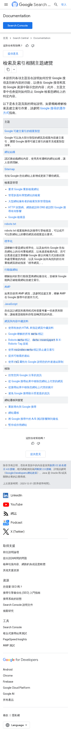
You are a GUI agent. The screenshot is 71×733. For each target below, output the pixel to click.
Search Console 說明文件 (18, 604)
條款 (5, 715)
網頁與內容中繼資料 (16, 321)
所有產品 (8, 699)
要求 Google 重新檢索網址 (23, 189)
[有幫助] (27, 46)
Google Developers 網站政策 (21, 472)
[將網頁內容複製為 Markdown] (8, 69)
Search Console (18, 25)
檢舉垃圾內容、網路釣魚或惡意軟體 (24, 564)
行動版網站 (11, 269)
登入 (63, 4)
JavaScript (11, 304)
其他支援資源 (11, 570)
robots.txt (10, 223)
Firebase (8, 681)
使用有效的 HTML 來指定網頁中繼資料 (31, 327)
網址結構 (10, 152)
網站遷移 (13, 412)
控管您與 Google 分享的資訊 (25, 375)
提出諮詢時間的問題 (15, 558)
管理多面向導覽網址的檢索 (24, 195)
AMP (7, 286)
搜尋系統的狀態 (12, 598)
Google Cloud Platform (16, 687)
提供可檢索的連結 (19, 355)
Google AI (8, 693)
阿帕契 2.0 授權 (42, 469)
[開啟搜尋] (56, 4)
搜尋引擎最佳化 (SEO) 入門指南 (21, 592)
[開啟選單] (6, 4)
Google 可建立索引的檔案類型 (22, 131)
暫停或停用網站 (17, 424)
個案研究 (8, 610)
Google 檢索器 (16, 217)
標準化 (8, 241)
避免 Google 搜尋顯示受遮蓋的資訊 (29, 393)
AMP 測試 (9, 645)
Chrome (8, 675)
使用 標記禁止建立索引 (31, 349)
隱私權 (16, 715)
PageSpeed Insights (15, 639)
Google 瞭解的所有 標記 (25, 333)
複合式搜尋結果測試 (15, 633)
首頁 (5, 38)
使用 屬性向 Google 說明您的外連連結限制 (35, 361)
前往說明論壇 (11, 552)
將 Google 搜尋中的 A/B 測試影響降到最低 (33, 418)
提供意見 (13, 53)
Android (7, 669)
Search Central (42, 4)
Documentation (16, 16)
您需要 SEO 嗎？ (13, 586)
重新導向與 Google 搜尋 (22, 406)
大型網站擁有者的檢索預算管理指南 (29, 201)
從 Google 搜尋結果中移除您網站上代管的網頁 (35, 381)
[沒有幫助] (33, 46)
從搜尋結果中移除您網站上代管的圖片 (30, 387)
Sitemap (10, 169)
